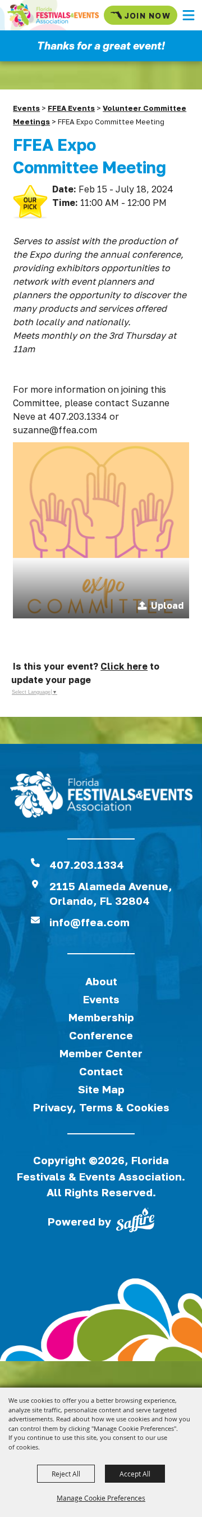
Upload (167, 605)
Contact (101, 1071)
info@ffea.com (89, 921)
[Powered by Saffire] (135, 1222)
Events (26, 108)
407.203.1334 (86, 864)
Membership (101, 1017)
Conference (101, 1035)
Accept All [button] (135, 1473)
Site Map (101, 1089)
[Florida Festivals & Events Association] (53, 15)
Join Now (147, 15)
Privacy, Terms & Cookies (101, 1107)
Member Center (101, 1053)
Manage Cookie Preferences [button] (101, 1497)
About (101, 981)
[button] (188, 15)
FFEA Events (71, 108)
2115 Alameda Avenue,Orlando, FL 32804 (110, 893)
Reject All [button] (66, 1473)
